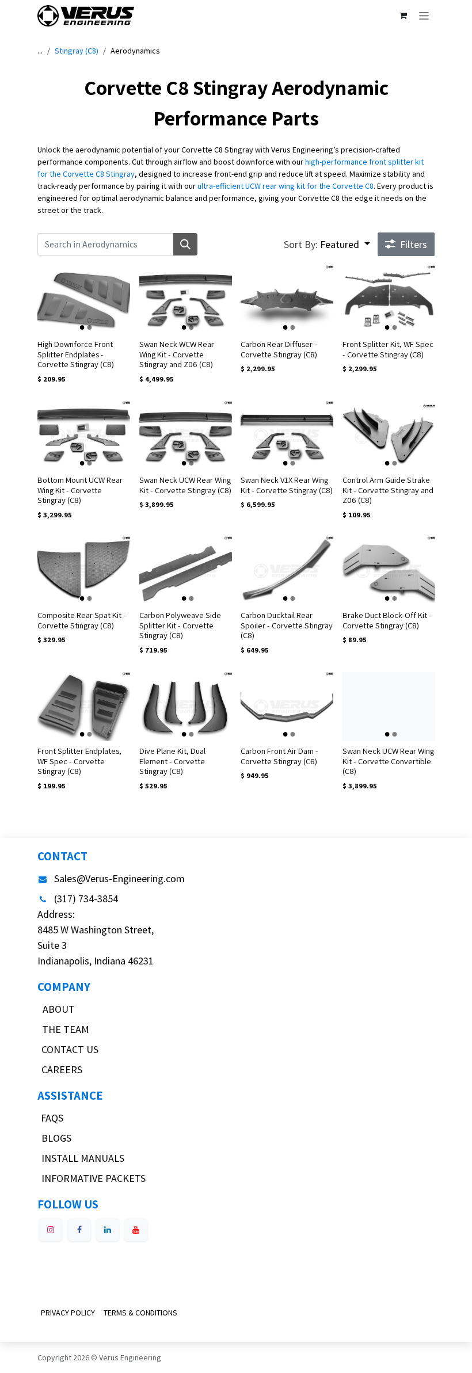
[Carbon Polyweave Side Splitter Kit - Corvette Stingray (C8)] (185, 570)
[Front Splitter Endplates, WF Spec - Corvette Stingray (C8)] (83, 706)
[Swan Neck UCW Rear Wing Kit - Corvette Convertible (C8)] (388, 706)
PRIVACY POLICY (68, 1312)
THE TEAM (65, 1029)
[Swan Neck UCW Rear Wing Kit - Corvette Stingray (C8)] (185, 435)
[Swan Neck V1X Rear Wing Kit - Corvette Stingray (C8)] (287, 435)
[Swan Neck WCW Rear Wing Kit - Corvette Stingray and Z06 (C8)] (185, 299)
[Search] (185, 244)
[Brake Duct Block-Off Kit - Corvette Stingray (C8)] (388, 570)
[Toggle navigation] (424, 15)
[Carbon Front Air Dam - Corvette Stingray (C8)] (287, 706)
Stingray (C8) (76, 50)
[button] (327, 244)
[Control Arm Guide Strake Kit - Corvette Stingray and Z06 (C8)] (388, 435)
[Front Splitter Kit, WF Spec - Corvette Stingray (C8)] (388, 299)
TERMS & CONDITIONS (140, 1312)
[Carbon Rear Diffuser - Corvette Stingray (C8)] (287, 299)
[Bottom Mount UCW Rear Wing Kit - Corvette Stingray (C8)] (83, 435)
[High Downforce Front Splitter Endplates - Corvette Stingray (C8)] (83, 299)
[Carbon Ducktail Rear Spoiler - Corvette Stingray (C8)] (287, 570)
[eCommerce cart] (403, 15)
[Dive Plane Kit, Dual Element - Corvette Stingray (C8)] (185, 706)
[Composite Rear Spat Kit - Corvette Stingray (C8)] (83, 570)
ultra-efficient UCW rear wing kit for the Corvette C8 (285, 186)
